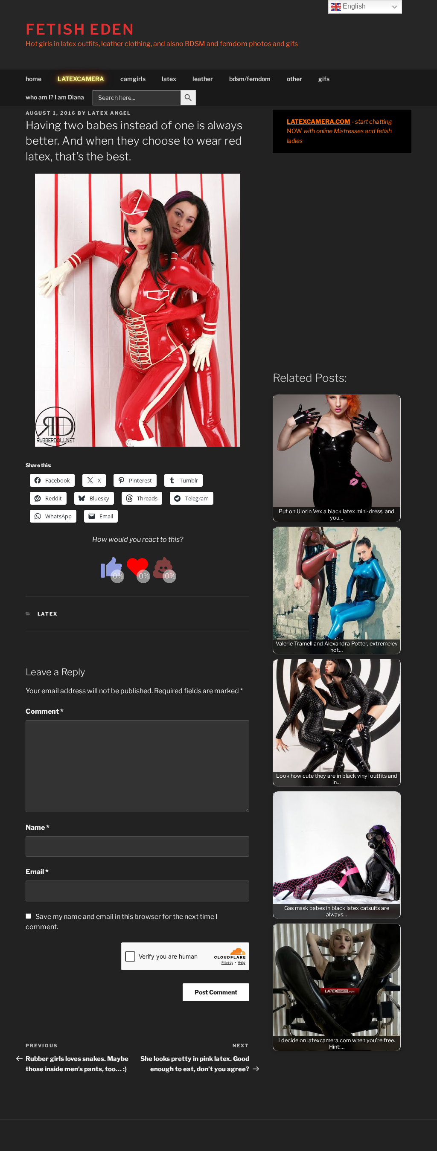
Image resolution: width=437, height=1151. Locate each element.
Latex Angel (109, 113)
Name (38, 827)
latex (169, 78)
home (33, 78)
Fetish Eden (80, 29)
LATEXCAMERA (81, 78)
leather (202, 78)
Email (37, 872)
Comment (45, 711)
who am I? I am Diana (55, 97)
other (294, 78)
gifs (323, 78)
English (353, 6)
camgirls (133, 78)
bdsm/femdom (250, 78)
